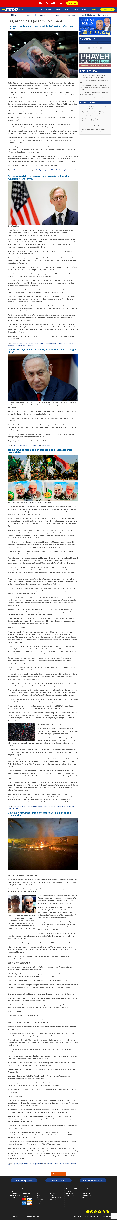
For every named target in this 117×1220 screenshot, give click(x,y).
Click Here (72, 3)
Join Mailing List (86, 1195)
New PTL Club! (107, 9)
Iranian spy (29, 170)
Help (83, 1197)
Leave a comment (13, 172)
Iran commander (36, 1163)
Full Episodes (13, 1191)
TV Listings (13, 1197)
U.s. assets (62, 806)
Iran (26, 343)
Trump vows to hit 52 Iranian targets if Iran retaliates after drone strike (40, 451)
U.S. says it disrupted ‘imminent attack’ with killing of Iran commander (39, 814)
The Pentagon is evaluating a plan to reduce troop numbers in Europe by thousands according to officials (94, 87)
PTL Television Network (56, 1197)
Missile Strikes (24, 445)
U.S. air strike (12, 1165)
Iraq (29, 343)
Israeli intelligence (38, 170)
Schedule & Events (15, 1195)
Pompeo (61, 1163)
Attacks (21, 343)
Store (57, 9)
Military (56, 1163)
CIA (14, 170)
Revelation (71, 15)
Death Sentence (20, 170)
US (37, 1193)
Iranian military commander (39, 806)
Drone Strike (23, 806)
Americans (16, 343)
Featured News (89, 71)
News (66, 9)
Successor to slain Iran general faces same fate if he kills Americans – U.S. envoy (38, 177)
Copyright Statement (23, 1216)
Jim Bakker (12, 9)
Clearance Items (25, 1193)
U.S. (28, 15)
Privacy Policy (31, 1216)
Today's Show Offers (93, 1180)
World (42, 15)
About (75, 9)
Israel (57, 15)
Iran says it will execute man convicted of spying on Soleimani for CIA (41, 27)
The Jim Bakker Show (55, 1191)
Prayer (84, 9)
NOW (13, 15)
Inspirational (103, 15)
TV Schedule (13, 1193)
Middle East (49, 1163)
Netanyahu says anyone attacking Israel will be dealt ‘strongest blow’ (42, 350)
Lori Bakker (53, 1195)
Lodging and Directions (72, 1191)
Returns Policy (86, 1191)
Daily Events (69, 1193)
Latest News (87, 102)
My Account (58, 1180)
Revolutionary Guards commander (66, 170)
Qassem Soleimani (50, 170)
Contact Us (53, 1199)
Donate (94, 9)
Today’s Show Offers (27, 1191)
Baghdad (15, 1163)
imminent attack (23, 1163)
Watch (48, 9)
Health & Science (88, 15)
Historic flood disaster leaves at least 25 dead (94, 97)
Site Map (37, 1216)
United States (70, 806)
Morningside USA (71, 1189)
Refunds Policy (86, 1193)
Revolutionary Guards (49, 343)
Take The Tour (70, 1195)
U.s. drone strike (61, 343)
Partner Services (87, 1189)
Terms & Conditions (12, 1216)
